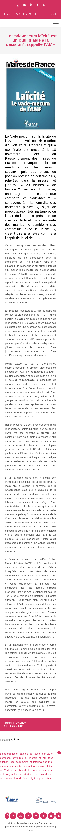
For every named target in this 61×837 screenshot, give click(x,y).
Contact (30, 830)
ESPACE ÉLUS (33, 14)
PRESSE (51, 14)
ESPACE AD (12, 14)
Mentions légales (45, 826)
